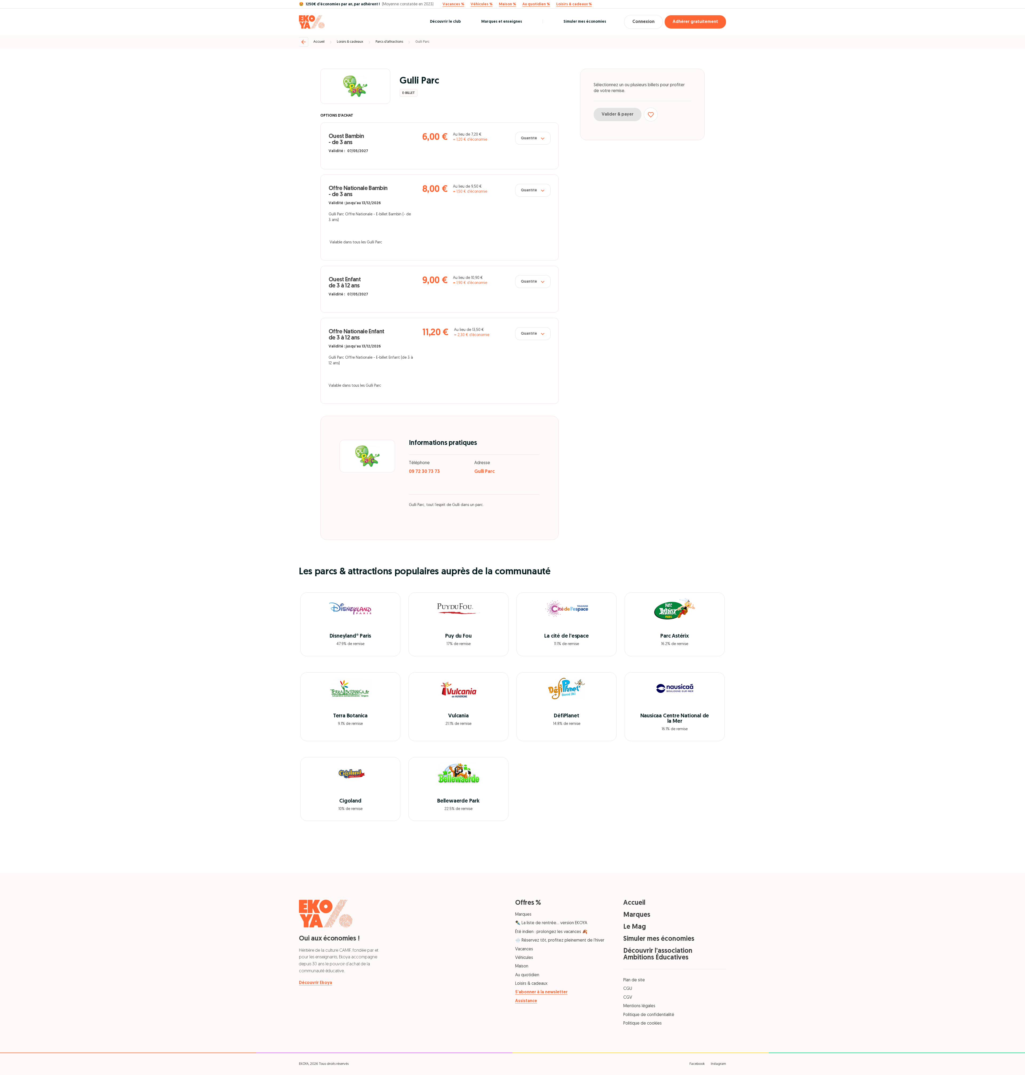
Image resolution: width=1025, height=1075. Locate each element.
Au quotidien (527, 975)
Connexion (643, 22)
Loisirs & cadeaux (350, 42)
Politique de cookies (642, 1023)
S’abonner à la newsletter (541, 992)
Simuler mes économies (584, 22)
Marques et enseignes (501, 22)
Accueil (319, 42)
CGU (627, 989)
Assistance (526, 1001)
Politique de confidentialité (648, 1015)
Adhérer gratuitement (695, 22)
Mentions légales (639, 1006)
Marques (523, 914)
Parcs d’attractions (389, 42)
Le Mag (634, 927)
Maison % (507, 4)
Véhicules (524, 958)
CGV (627, 997)
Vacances (524, 949)
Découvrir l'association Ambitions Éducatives (657, 954)
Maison (521, 966)
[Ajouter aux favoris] (650, 114)
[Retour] (303, 41)
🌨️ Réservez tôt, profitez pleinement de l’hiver (559, 940)
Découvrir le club (445, 22)
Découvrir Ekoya (315, 983)
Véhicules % (481, 4)
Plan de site (634, 980)
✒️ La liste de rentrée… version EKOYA (551, 923)
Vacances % (453, 4)
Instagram (718, 1064)
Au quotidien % (536, 4)
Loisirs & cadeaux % (574, 4)
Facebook (697, 1064)
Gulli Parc (422, 42)
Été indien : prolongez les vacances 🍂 (551, 932)
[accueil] (312, 22)
